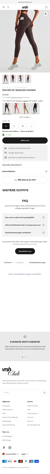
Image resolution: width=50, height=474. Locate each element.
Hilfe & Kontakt (32, 406)
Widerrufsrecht (7, 410)
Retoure (30, 421)
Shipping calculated (16, 97)
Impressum (6, 406)
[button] (6, 108)
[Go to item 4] (28, 79)
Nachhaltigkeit (7, 436)
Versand (30, 417)
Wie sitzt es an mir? (27, 180)
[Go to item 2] (13, 79)
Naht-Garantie (32, 413)
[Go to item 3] (20, 79)
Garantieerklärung (8, 425)
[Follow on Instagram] (9, 447)
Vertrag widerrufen (33, 425)
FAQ (28, 410)
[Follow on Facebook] (3, 447)
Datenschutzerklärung (10, 417)
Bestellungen (6, 421)
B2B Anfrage (6, 440)
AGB (3, 413)
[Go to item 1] (5, 79)
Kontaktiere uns (25, 251)
